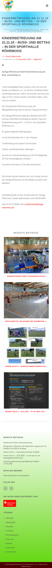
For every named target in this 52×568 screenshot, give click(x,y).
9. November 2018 (23, 59)
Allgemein (38, 59)
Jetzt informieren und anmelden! (16, 475)
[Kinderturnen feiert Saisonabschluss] (26, 255)
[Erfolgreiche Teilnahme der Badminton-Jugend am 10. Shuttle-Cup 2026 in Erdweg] (26, 300)
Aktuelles (9, 526)
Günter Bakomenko (13, 56)
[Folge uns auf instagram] (11, 488)
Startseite (8, 29)
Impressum (10, 548)
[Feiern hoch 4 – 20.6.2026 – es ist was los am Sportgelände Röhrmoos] (26, 390)
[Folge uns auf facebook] (5, 488)
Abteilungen (11, 522)
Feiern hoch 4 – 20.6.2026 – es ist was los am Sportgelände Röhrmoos (27, 412)
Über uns (9, 539)
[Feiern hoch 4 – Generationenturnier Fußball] (26, 345)
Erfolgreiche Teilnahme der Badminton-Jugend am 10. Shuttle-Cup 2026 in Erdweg (27, 321)
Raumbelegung (12, 535)
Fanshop (9, 531)
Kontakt (9, 543)
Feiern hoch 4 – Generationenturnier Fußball (27, 366)
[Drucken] (4, 64)
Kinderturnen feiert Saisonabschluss (26, 276)
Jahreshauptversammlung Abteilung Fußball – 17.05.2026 (21, 462)
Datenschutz (11, 552)
